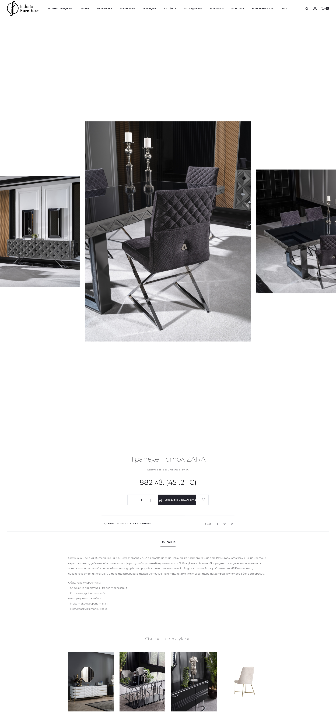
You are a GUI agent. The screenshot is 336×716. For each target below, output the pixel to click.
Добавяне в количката (180, 499)
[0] (323, 8)
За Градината (193, 8)
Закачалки (216, 8)
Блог (285, 8)
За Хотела (237, 8)
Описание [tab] (168, 542)
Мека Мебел (104, 8)
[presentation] (12, 231)
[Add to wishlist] (203, 500)
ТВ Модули (149, 8)
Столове (133, 523)
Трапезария (127, 8)
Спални (84, 8)
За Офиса (170, 8)
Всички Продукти (60, 8)
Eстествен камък (263, 8)
